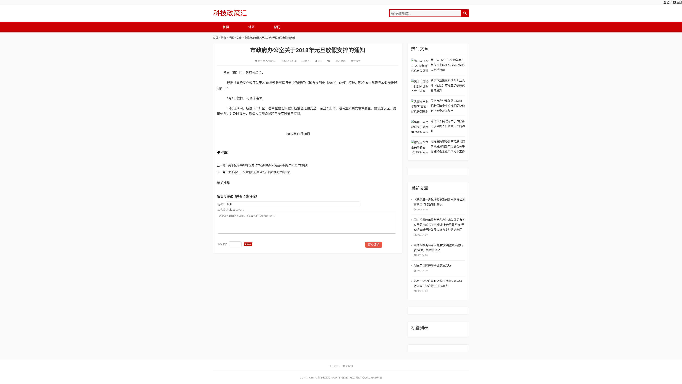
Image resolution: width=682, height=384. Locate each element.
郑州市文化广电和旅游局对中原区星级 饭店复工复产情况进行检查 (438, 284)
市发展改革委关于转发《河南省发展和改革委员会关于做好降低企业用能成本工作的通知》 (448, 147)
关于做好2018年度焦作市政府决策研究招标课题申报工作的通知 (268, 165)
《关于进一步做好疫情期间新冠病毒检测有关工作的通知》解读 (439, 202)
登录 (669, 2)
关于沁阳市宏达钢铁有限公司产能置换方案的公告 (259, 172)
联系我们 (348, 365)
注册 (679, 2)
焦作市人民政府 (266, 60)
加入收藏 (340, 60)
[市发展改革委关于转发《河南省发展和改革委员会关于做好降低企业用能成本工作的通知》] (420, 146)
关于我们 (334, 365)
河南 (223, 37)
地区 (251, 27)
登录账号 (238, 209)
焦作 (239, 37)
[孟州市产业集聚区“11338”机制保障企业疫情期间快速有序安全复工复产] (420, 106)
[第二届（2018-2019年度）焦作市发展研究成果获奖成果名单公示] (420, 65)
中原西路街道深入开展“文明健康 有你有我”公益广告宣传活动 (439, 248)
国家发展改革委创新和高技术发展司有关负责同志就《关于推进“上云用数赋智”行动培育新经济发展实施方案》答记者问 (439, 224)
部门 (277, 27)
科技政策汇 (230, 12)
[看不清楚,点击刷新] (248, 244)
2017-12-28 (290, 60)
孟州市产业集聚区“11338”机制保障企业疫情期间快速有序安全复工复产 (448, 105)
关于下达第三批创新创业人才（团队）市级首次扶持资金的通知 (448, 85)
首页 (226, 27)
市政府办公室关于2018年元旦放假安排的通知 (269, 37)
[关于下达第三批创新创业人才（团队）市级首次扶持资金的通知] (420, 85)
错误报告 (356, 60)
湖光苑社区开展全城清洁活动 (432, 265)
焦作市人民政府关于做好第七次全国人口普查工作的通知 (448, 126)
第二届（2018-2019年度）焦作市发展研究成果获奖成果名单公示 (448, 65)
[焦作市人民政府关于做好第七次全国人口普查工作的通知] (420, 126)
